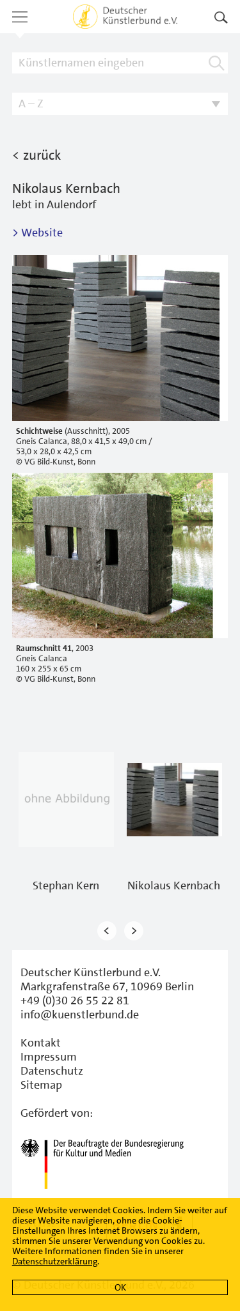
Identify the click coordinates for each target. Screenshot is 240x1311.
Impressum (48, 1056)
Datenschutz (51, 1070)
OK (120, 1287)
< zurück (36, 155)
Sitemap (41, 1084)
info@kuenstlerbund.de (79, 1014)
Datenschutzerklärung (54, 1261)
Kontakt (40, 1042)
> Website (37, 232)
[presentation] (106, 931)
